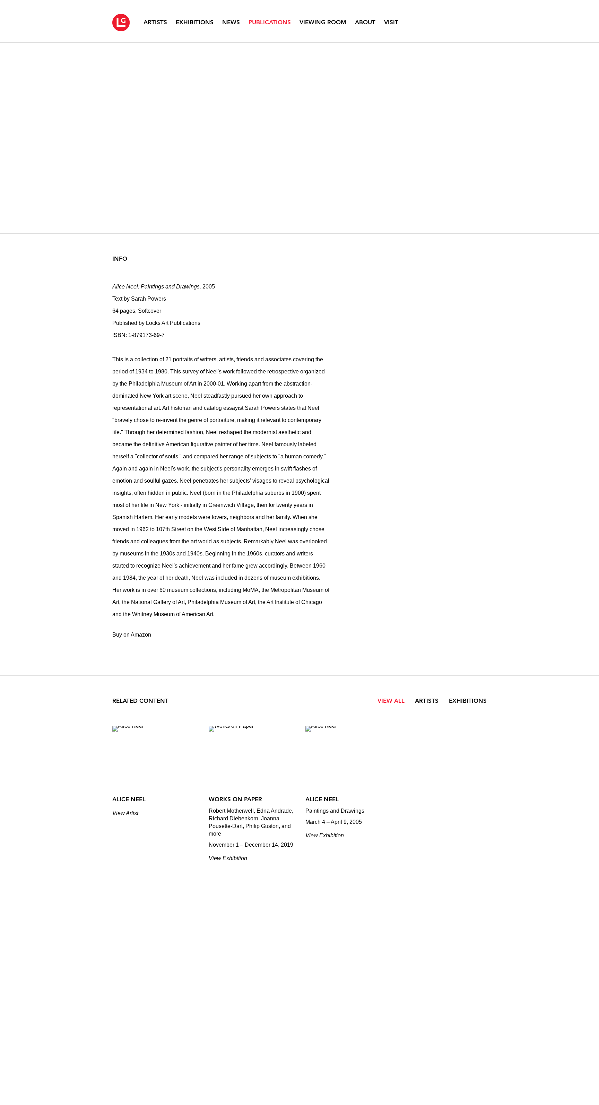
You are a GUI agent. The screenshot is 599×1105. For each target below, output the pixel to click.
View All (391, 700)
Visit (391, 22)
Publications (270, 22)
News (231, 22)
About (365, 22)
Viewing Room (323, 22)
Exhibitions (195, 22)
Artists (155, 22)
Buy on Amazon (131, 635)
